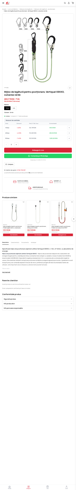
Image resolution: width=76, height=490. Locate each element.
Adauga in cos (38, 150)
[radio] (7, 108)
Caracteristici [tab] (15, 242)
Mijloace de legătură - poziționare (44, 9)
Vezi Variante (13, 235)
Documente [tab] (25, 242)
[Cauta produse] (65, 3)
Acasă (4, 9)
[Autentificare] (69, 3)
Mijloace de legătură (26, 9)
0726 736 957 (21, 170)
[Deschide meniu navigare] (3, 3)
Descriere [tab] (5, 242)
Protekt (5, 224)
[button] (38, 49)
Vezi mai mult (6, 272)
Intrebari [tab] (33, 242)
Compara (10, 164)
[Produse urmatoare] (74, 219)
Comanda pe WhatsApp (39, 156)
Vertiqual (29, 224)
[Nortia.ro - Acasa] (34, 2)
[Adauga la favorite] (70, 88)
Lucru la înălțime (13, 9)
